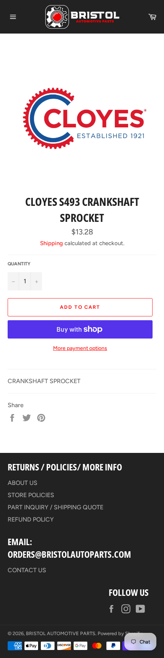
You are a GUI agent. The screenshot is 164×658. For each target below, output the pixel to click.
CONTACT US (27, 570)
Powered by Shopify (120, 633)
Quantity (19, 263)
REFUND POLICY (31, 519)
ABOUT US (22, 482)
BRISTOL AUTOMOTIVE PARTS (60, 633)
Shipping (51, 243)
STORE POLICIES (31, 495)
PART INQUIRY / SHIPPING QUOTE (55, 507)
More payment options (80, 348)
